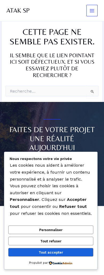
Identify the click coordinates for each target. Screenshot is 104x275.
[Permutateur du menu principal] (92, 10)
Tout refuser (50, 241)
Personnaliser (50, 230)
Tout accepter (51, 252)
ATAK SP (18, 10)
